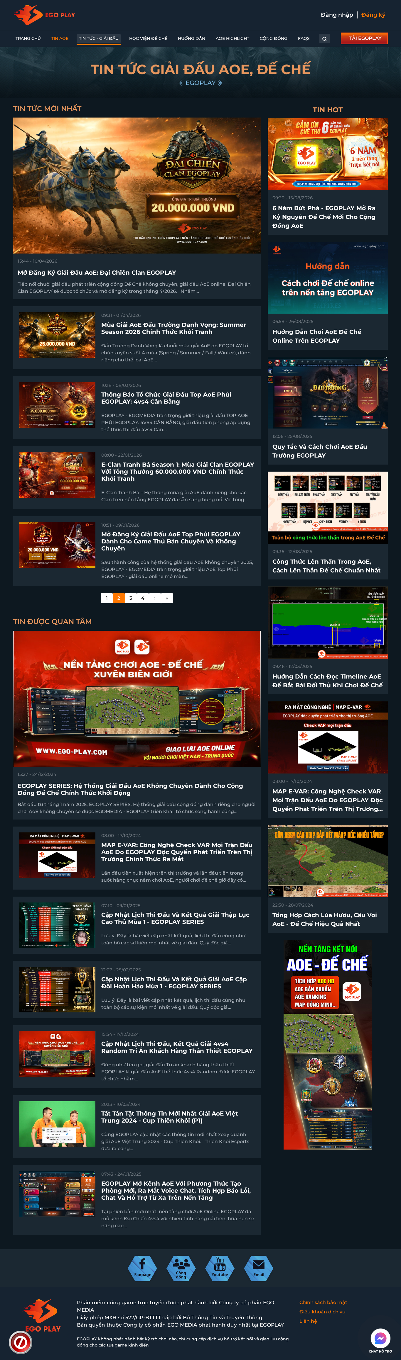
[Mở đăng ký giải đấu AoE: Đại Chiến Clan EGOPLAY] (137, 185)
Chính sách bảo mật (323, 1302)
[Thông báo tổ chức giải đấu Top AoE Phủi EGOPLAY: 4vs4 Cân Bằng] (57, 404)
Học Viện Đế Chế (148, 38)
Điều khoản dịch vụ (322, 1312)
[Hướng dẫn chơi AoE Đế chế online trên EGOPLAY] (328, 277)
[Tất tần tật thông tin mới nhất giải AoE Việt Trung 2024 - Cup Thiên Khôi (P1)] (57, 1123)
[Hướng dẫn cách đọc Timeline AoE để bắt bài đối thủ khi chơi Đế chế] (328, 622)
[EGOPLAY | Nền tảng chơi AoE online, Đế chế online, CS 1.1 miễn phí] (44, 15)
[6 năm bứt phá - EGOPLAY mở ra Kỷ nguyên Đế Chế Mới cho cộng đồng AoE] (328, 154)
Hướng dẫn (191, 38)
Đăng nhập (337, 14)
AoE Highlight (232, 38)
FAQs (304, 38)
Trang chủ (28, 38)
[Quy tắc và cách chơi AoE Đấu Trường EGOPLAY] (328, 392)
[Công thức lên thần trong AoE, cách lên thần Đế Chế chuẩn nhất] (328, 507)
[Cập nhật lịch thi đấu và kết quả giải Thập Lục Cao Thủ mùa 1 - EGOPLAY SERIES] (57, 925)
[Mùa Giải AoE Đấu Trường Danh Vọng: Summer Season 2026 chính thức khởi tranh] (57, 335)
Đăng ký (373, 14)
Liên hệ (308, 1321)
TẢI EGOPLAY (365, 38)
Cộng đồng (273, 38)
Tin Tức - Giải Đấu (99, 38)
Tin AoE (59, 38)
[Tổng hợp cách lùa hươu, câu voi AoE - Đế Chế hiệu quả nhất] (328, 860)
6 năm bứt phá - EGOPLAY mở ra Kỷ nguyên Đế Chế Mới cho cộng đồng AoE (323, 217)
